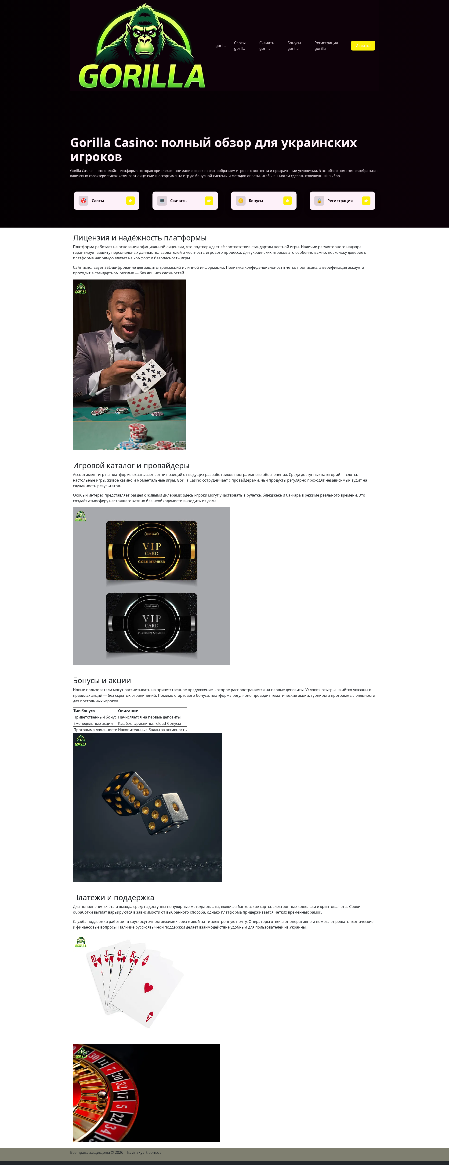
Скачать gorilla (266, 45)
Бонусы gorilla (294, 45)
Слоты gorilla (240, 45)
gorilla (221, 45)
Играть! (363, 45)
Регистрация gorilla (326, 45)
